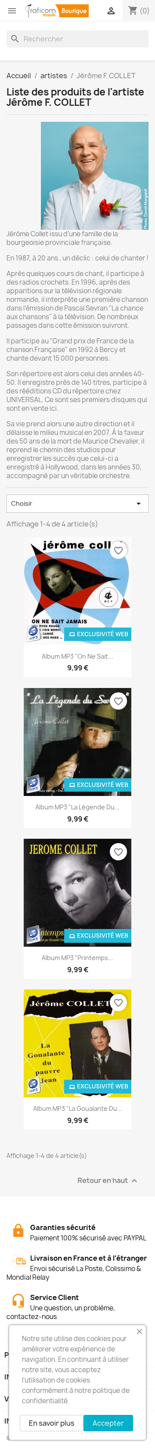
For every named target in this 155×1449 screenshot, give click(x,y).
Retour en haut (109, 1181)
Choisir (77, 503)
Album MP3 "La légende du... (77, 807)
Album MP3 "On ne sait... (77, 656)
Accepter (108, 1423)
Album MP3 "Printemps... (77, 958)
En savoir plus (51, 1423)
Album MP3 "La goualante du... (77, 1108)
